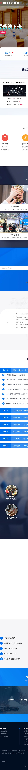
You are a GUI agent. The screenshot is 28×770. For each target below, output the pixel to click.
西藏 (6, 753)
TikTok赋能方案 (4, 736)
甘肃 (13, 753)
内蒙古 (23, 750)
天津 (12, 750)
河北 (15, 750)
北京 (9, 750)
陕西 (9, 753)
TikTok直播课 (3, 731)
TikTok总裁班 (3, 733)
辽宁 (27, 750)
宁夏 (19, 753)
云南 (3, 753)
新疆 (22, 753)
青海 (16, 753)
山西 (19, 750)
